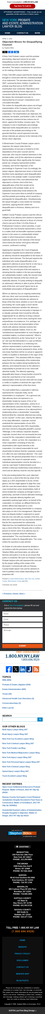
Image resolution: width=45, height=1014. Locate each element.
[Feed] (36, 669)
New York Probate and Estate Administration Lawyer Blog (22, 23)
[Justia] (29, 669)
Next (22, 594)
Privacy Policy (22, 954)
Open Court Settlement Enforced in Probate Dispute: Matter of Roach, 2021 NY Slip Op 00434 (21, 789)
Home (7, 33)
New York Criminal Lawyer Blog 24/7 (18, 743)
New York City (29, 579)
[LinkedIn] (22, 669)
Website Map (22, 974)
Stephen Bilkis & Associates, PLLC (29, 1004)
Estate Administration (17, 579)
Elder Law (8, 708)
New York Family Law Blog (14, 748)
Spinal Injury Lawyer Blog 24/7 (15, 771)
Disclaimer (22, 960)
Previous (7, 594)
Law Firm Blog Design (22, 1011)
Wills (26, 581)
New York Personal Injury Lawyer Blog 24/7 (21, 762)
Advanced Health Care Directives (18, 699)
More (37, 33)
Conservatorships (11, 703)
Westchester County (14, 581)
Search (40, 719)
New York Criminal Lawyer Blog (16, 767)
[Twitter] (15, 669)
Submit (22, 646)
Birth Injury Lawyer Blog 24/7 (14, 730)
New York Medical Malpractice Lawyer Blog (21, 753)
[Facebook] (9, 669)
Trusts (7, 694)
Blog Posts (22, 981)
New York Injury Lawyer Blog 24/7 (17, 757)
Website (22, 947)
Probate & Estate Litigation (16, 685)
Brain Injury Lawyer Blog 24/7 (15, 734)
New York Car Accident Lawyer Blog (18, 739)
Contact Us (22, 33)
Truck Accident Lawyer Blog (14, 776)
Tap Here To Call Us (22, 6)
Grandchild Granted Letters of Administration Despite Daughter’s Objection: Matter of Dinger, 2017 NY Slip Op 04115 (22, 813)
